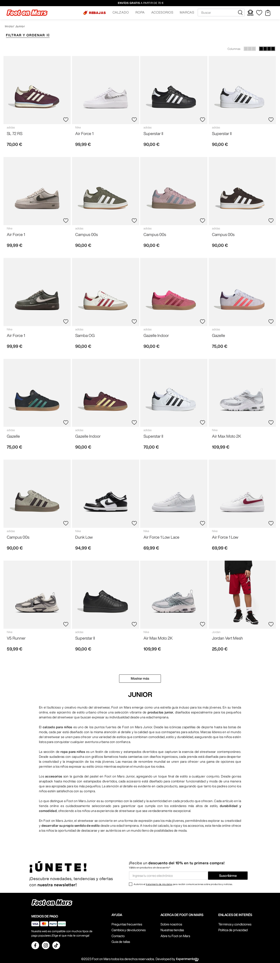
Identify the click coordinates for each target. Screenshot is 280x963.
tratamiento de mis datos (159, 884)
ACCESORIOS (162, 12)
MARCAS (187, 12)
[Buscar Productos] (241, 12)
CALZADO (121, 12)
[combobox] (221, 12)
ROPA (140, 12)
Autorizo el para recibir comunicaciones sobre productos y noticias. (183, 884)
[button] (94, 12)
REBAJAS (97, 12)
